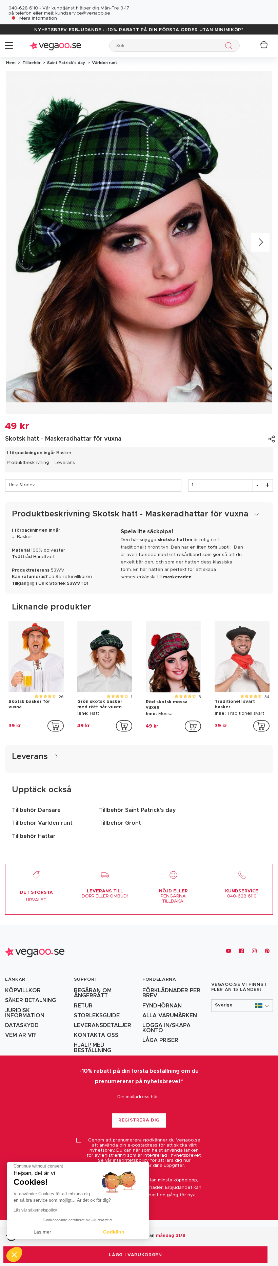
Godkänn (113, 1232)
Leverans (65, 463)
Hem (11, 63)
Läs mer (42, 1232)
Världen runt (103, 63)
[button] (242, 1005)
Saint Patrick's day (65, 63)
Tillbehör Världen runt (42, 823)
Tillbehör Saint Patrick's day (137, 810)
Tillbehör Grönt (120, 823)
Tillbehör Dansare (36, 810)
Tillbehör (31, 63)
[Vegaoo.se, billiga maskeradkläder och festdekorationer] (55, 45)
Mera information (38, 18)
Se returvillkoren (74, 577)
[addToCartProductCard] (55, 725)
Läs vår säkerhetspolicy (35, 1210)
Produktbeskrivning (28, 463)
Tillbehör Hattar (34, 836)
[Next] (260, 242)
